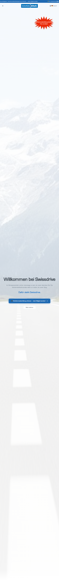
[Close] (57, 1)
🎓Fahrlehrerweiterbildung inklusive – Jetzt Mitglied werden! (28, 301)
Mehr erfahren (29, 307)
